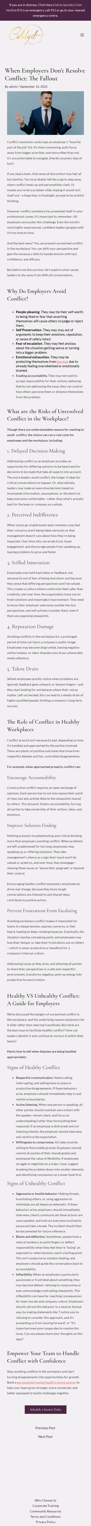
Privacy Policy (45, 1522)
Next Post (45, 1437)
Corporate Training (45, 1506)
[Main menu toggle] (82, 35)
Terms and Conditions (45, 1516)
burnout (62, 361)
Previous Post (45, 1428)
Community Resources (45, 1511)
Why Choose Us (45, 1500)
